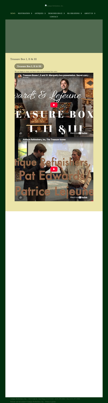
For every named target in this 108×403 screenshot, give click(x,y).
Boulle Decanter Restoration (23, 305)
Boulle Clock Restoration (22, 282)
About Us (88, 13)
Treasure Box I (18, 351)
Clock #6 (15, 236)
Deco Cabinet (17, 259)
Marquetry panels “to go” (22, 374)
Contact (54, 17)
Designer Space (55, 13)
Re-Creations (73, 13)
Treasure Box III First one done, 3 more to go (29, 221)
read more (15, 224)
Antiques (39, 13)
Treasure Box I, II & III (23, 59)
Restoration (24, 13)
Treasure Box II (18, 328)
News (12, 13)
